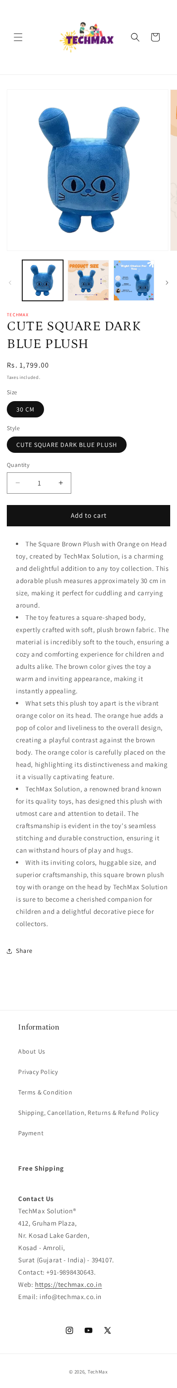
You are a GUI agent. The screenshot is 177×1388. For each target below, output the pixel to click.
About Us (31, 1051)
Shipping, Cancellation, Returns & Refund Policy (88, 1112)
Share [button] (24, 951)
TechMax (98, 1371)
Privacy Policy (38, 1072)
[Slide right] (167, 283)
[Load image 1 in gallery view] (42, 280)
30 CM (25, 409)
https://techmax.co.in (68, 1284)
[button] (18, 37)
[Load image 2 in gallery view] (88, 280)
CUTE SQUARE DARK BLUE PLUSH (66, 445)
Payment (31, 1133)
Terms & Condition (45, 1092)
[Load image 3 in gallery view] (133, 280)
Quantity (18, 465)
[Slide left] (10, 283)
